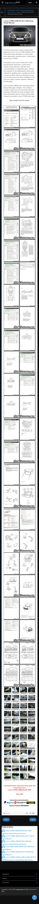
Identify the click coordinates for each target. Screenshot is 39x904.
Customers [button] (5, 882)
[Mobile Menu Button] (2, 2)
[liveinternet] (33, 895)
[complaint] (27, 813)
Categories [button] (5, 874)
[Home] (2, 12)
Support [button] (4, 878)
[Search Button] (36, 2)
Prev (6, 819)
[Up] (34, 897)
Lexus (8, 813)
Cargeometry (19, 889)
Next (32, 819)
